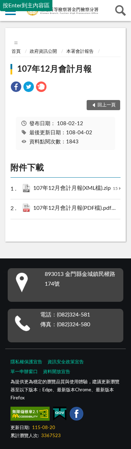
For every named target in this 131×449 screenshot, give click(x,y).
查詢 (120, 10)
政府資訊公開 (43, 51)
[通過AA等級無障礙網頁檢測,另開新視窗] (30, 415)
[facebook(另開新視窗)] (76, 415)
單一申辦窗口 (24, 372)
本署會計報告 (80, 51)
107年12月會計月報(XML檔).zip (78, 188)
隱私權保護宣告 (26, 362)
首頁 (16, 51)
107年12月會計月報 (54, 69)
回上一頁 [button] (106, 105)
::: (15, 43)
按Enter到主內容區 (26, 5)
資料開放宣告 (56, 372)
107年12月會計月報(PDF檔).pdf (80, 208)
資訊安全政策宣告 (66, 362)
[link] (16, 87)
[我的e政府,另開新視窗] (59, 415)
